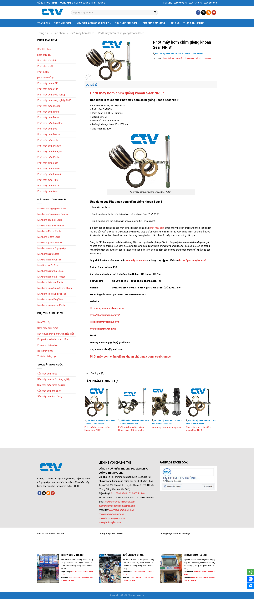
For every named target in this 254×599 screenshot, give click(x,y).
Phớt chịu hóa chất (47, 60)
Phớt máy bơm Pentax (49, 157)
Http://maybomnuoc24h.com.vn (107, 308)
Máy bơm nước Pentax (49, 259)
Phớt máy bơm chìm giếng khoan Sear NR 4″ (198, 428)
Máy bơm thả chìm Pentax (51, 282)
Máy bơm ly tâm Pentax (49, 242)
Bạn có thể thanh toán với (50, 533)
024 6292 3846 (119, 493)
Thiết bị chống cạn (46, 356)
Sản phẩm (60, 33)
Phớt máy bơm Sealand (49, 168)
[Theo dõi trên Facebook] (198, 12)
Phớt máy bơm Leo (47, 128)
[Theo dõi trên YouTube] (214, 12)
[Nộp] (155, 12)
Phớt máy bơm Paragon (49, 151)
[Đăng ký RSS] (208, 12)
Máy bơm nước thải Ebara (50, 271)
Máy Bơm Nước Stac (48, 265)
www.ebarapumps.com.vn (112, 518)
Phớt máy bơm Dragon (48, 106)
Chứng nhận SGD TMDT (111, 533)
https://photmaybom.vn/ (192, 260)
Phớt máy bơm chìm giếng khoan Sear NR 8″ (127, 93)
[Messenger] (250, 586)
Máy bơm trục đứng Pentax (51, 293)
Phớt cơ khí (43, 72)
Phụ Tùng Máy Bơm (126, 23)
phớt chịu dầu (44, 54)
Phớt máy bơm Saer (82, 33)
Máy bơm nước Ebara (48, 254)
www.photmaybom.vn (110, 522)
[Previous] (84, 412)
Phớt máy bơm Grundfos (49, 123)
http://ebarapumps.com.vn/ (105, 315)
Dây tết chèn (44, 49)
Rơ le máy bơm (45, 350)
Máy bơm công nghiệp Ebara (51, 208)
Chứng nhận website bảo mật (175, 533)
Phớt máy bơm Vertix (48, 185)
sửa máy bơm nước (136, 260)
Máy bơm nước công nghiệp (93, 23)
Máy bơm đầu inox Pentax (50, 225)
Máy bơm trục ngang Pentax (52, 305)
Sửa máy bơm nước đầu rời (51, 385)
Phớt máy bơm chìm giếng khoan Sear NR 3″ (97, 428)
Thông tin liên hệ (193, 23)
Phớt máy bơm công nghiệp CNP (54, 100)
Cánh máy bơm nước (47, 328)
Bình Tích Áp (43, 322)
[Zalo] (250, 579)
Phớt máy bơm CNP (47, 89)
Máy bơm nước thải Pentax (51, 276)
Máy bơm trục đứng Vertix (51, 299)
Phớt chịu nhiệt (45, 66)
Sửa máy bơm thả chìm (49, 390)
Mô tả (93, 84)
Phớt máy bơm (62, 23)
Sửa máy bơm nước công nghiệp (53, 379)
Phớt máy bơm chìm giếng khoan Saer (121, 33)
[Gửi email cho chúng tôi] (203, 12)
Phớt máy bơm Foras (48, 117)
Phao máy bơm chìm (47, 345)
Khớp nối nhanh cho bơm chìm (52, 339)
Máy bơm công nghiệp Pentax (52, 214)
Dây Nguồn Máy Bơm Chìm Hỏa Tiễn (55, 333)
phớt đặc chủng (45, 77)
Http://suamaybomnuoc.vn (104, 321)
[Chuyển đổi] (87, 84)
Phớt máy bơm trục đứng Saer (167, 427)
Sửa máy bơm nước (154, 23)
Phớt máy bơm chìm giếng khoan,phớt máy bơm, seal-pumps (130, 356)
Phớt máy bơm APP (47, 83)
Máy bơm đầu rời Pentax (49, 231)
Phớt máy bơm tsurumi (49, 174)
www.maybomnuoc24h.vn (121, 510)
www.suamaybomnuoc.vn (111, 514)
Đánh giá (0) (97, 373)
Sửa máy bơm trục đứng (49, 396)
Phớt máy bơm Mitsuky (49, 145)
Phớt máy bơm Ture (47, 180)
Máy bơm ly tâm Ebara (48, 237)
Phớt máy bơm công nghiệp (51, 94)
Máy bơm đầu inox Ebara (49, 219)
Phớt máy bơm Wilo (47, 191)
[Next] (216, 412)
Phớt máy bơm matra (48, 140)
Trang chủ (43, 23)
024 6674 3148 (137, 493)
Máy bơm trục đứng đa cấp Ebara (54, 288)
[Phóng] (88, 77)
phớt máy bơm (156, 227)
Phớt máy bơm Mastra (48, 134)
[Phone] (250, 572)
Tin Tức (175, 23)
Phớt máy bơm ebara (48, 111)
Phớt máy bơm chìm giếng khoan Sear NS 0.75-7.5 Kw (131, 428)
